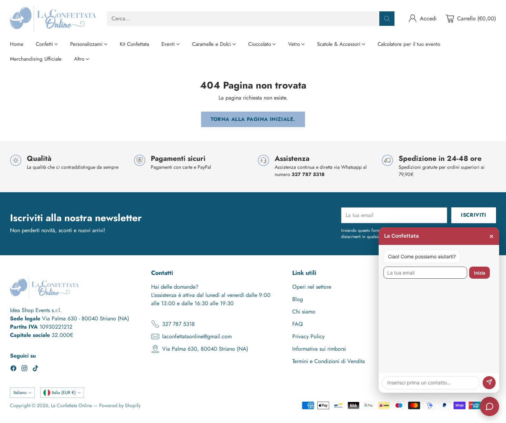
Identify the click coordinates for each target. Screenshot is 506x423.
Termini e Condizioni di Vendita (328, 361)
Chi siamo (303, 312)
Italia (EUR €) (64, 392)
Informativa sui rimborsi (319, 349)
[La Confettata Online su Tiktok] (35, 369)
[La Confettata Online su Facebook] (13, 369)
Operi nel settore (311, 287)
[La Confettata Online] (53, 18)
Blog (297, 299)
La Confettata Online (71, 405)
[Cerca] (386, 18)
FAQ (297, 324)
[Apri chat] (489, 406)
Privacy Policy (308, 336)
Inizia (479, 273)
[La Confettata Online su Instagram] (24, 369)
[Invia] (489, 382)
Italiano (20, 392)
